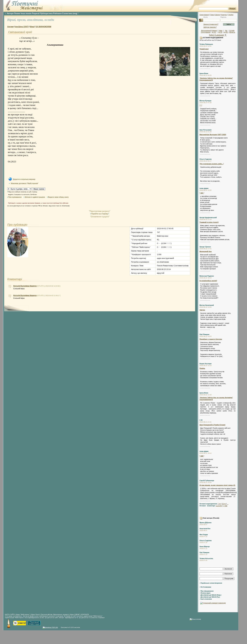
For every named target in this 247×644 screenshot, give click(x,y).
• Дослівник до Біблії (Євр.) (210, 595)
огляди (49, 20)
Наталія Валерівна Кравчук (25, 286)
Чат (226, 30)
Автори (10, 13)
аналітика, (35, 20)
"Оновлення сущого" (99, 216)
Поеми (17, 13)
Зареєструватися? (210, 24)
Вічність (232, 32)
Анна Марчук (205, 546)
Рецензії (36, 13)
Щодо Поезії (35, 614)
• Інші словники (206, 599)
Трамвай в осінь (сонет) (209, 222)
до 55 (220, 32)
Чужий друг (204, 49)
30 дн (224, 504)
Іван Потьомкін (206, 130)
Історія (232, 30)
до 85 (226, 32)
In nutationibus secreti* (208, 281)
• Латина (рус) (205, 593)
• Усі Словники (205, 587)
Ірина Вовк (204, 73)
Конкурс (224, 15)
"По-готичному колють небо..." (212, 164)
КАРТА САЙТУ (10, 614)
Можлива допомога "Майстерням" (24, 183)
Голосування (204, 15)
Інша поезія (26, 13)
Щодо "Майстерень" (23, 614)
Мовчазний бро (206, 251)
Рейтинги (57, 13)
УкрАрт (230, 15)
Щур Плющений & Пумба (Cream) (212, 425)
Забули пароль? (210, 27)
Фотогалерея (205, 30)
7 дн (219, 504)
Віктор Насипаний (207, 305)
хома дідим (204, 188)
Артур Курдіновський (208, 217)
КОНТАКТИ (85, 614)
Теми (212, 15)
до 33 (214, 32)
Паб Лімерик (204, 334)
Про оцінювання (15, 197)
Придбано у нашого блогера (211, 339)
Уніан (220, 30)
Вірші (32, 27)
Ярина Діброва (205, 522)
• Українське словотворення (211, 583)
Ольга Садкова (206, 159)
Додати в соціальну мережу (24, 179)
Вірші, (12, 20)
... (227, 504)
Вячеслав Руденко (207, 276)
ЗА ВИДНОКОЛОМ (43, 27)
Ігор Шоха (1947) (22, 27)
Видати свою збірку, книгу (58, 197)
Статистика (67, 13)
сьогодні (219, 506)
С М (201, 420)
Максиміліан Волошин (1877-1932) (213, 134)
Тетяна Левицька (206, 44)
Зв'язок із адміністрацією (35, 197)
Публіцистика (46, 13)
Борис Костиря (205, 363)
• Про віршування (206, 591)
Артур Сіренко (205, 247)
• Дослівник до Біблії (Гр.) (210, 597)
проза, (22, 20)
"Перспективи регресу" (99, 211)
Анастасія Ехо (205, 528)
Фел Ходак (204, 534)
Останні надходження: (208, 504)
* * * (201, 105)
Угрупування (205, 32)
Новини (214, 30)
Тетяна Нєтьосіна (206, 558)
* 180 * (202, 456)
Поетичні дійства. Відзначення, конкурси (55, 614)
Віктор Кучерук (205, 100)
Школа (217, 15)
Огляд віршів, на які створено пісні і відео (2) (217, 485)
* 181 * (202, 193)
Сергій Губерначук (207, 480)
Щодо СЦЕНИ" (75, 614)
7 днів (225, 506)
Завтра (202, 310)
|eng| (75, 13)
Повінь (202, 368)
